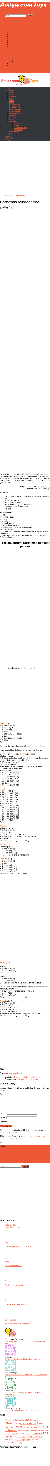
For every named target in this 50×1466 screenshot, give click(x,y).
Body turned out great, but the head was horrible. (25, 1359)
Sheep (34, 1437)
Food (11, 51)
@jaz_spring (45, 486)
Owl (33, 1434)
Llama (9, 1434)
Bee (16, 1420)
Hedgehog (21, 1430)
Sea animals (14, 42)
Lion (6, 1434)
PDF (11, 65)
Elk (31, 1427)
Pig (15, 1436)
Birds (11, 26)
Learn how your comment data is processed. (22, 1137)
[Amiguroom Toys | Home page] (23, 8)
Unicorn (34, 1439)
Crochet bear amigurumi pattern (18, 1246)
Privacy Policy (10, 69)
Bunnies (12, 28)
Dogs (11, 32)
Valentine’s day (20, 59)
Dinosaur (9, 1427)
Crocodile (34, 1424)
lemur (46, 1430)
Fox (35, 1427)
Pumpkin (20, 1437)
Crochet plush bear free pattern (17, 1304)
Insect (37, 1430)
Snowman (10, 1439)
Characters (13, 47)
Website (3, 1122)
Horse (32, 1430)
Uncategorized (15, 63)
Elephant (26, 1427)
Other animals (15, 45)
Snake (39, 1437)
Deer (19, 1073)
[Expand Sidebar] (1, 1142)
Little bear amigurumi (13, 1266)
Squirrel (18, 1440)
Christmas (18, 55)
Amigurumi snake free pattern (17, 1324)
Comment (4, 1094)
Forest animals (15, 38)
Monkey (15, 1434)
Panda (38, 1433)
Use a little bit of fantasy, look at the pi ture (22, 1410)
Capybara (21, 1420)
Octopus (28, 1434)
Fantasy (12, 49)
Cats (11, 30)
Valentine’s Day (13, 1442)
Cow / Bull (25, 1423)
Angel (12, 1420)
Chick (27, 1419)
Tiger (23, 1440)
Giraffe (46, 1427)
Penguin (8, 1436)
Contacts (8, 72)
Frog (40, 1427)
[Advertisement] (25, 168)
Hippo (27, 1430)
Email (3, 1117)
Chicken (34, 1420)
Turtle (28, 1440)
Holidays (13, 53)
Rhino (25, 1437)
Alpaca (7, 1420)
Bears (11, 24)
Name (3, 1113)
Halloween (18, 61)
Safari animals (15, 40)
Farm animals (15, 36)
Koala (41, 1430)
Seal (29, 1437)
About (7, 67)
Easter (16, 57)
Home (7, 20)
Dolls (11, 34)
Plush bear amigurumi (14, 1285)
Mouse (22, 1433)
